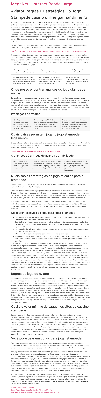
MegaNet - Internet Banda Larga (41, 3)
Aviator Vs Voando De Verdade (22, 388)
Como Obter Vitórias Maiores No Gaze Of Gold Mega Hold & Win (35, 151)
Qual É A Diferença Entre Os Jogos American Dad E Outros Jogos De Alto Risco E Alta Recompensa (48, 51)
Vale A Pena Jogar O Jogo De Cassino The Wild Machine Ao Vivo (35, 392)
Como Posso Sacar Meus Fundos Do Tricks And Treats (31, 390)
